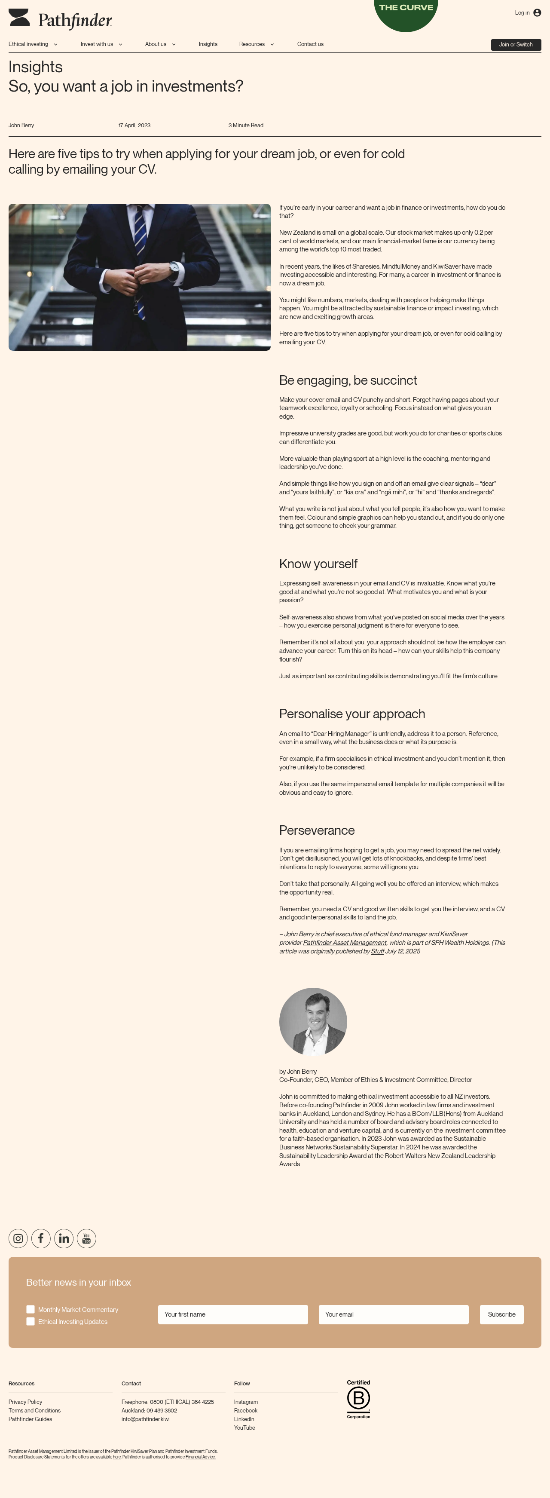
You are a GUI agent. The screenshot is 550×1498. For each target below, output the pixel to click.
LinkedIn (244, 1419)
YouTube (244, 1428)
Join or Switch (516, 45)
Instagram (246, 1402)
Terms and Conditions (35, 1411)
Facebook (245, 1411)
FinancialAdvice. (201, 1457)
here (117, 1457)
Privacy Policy (25, 1402)
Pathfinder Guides (30, 1419)
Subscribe (502, 1314)
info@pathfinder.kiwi (146, 1419)
